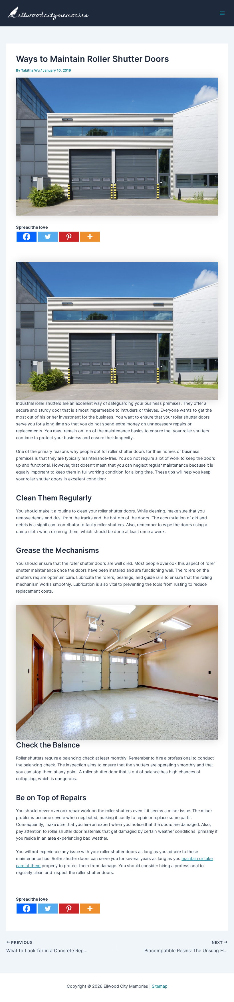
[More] (90, 237)
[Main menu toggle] (222, 13)
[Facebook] (27, 237)
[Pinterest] (69, 237)
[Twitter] (48, 237)
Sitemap (160, 986)
